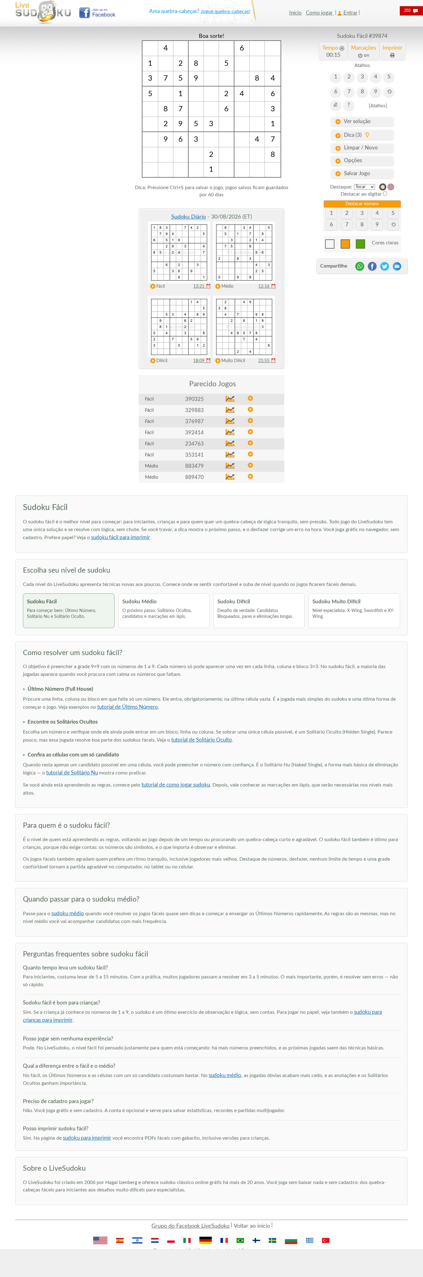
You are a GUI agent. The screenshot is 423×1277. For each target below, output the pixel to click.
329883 (194, 410)
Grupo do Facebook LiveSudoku (190, 1226)
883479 (194, 466)
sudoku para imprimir (87, 1138)
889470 (194, 477)
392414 (194, 432)
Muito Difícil (233, 361)
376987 (194, 421)
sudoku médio (67, 913)
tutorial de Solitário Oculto (201, 740)
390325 (194, 399)
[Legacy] (390, 187)
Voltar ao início (252, 1226)
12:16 (267, 286)
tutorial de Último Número (127, 707)
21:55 (267, 361)
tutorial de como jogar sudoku (176, 784)
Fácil (160, 286)
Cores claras (385, 242)
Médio (227, 286)
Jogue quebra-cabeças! (225, 11)
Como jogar (320, 13)
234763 (194, 443)
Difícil (161, 361)
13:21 (202, 286)
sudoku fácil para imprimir (120, 537)
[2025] (382, 187)
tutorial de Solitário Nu (72, 772)
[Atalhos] (378, 106)
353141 (194, 455)
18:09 (202, 361)
